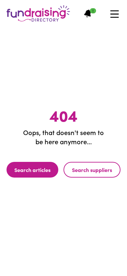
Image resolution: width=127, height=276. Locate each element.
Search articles (32, 169)
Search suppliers (92, 169)
